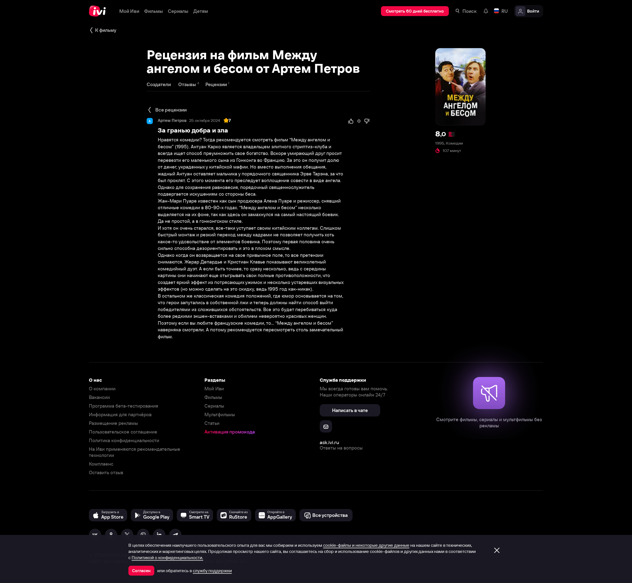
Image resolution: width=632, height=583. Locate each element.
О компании (102, 388)
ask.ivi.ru (329, 442)
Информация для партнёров (120, 414)
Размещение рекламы (113, 423)
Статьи (211, 423)
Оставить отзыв (106, 472)
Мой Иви (214, 388)
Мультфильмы (219, 414)
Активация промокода (229, 431)
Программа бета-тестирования (123, 406)
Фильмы (213, 397)
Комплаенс (101, 464)
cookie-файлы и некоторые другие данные (366, 545)
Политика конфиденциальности (124, 440)
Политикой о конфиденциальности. (167, 557)
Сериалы (214, 406)
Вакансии (99, 397)
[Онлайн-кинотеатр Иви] (99, 11)
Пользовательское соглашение (123, 431)
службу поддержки (212, 570)
